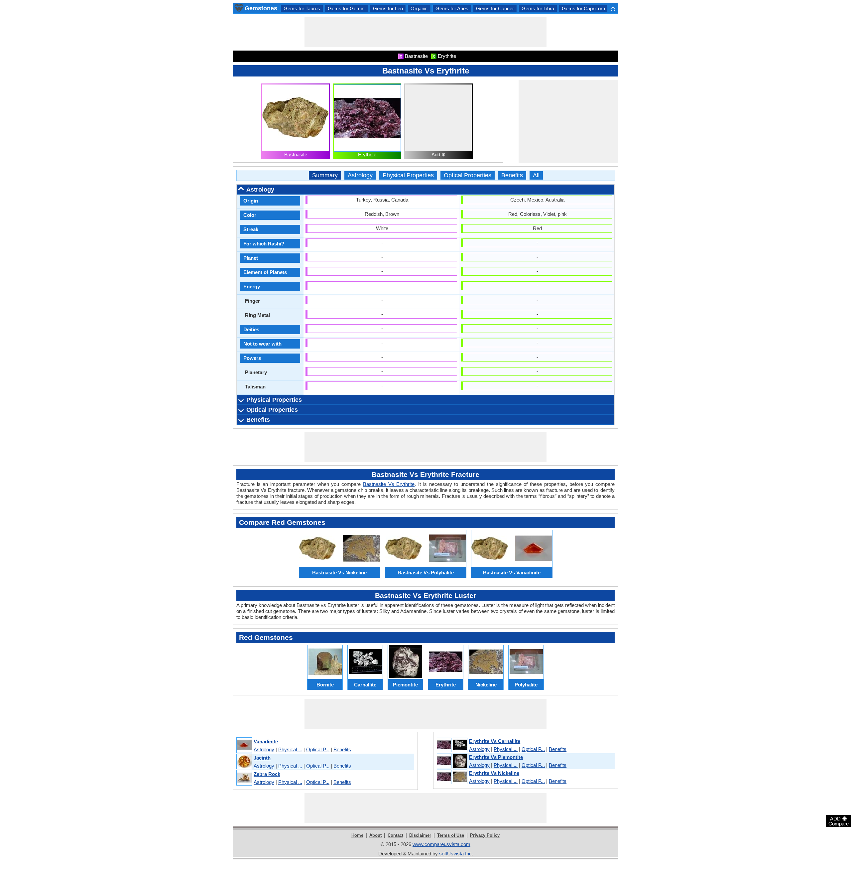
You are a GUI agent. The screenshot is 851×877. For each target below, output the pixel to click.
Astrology (360, 175)
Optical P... (317, 749)
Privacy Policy (485, 835)
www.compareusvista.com (441, 844)
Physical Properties (408, 175)
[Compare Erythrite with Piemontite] (452, 761)
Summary (325, 175)
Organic (419, 8)
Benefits (512, 175)
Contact (395, 835)
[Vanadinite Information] (243, 745)
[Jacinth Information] (243, 762)
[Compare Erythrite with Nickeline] (452, 777)
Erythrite (367, 154)
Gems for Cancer (495, 8)
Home (357, 835)
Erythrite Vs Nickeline (494, 773)
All (536, 175)
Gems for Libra (538, 8)
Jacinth (262, 758)
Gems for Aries (451, 8)
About (375, 835)
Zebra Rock (267, 774)
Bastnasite (295, 154)
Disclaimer (420, 835)
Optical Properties (467, 175)
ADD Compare (838, 820)
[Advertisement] (425, 32)
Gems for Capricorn (583, 8)
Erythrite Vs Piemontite (496, 757)
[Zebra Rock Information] (243, 778)
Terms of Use (450, 835)
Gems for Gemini (346, 8)
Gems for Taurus (302, 8)
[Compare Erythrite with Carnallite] (452, 745)
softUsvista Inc (455, 853)
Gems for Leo (388, 8)
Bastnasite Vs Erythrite (389, 484)
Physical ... (290, 749)
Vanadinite (266, 741)
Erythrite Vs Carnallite (494, 741)
